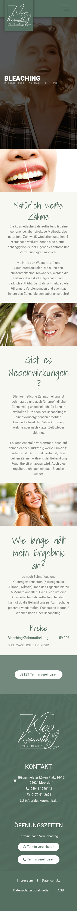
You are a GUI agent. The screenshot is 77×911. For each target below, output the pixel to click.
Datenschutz (51, 880)
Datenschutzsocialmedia (31, 890)
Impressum (25, 880)
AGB (61, 890)
